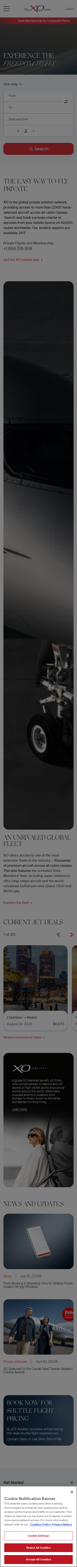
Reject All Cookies (38, 1548)
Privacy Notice (62, 1524)
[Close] (72, 1492)
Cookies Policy (40, 1524)
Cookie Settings (38, 1536)
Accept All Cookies (38, 1559)
